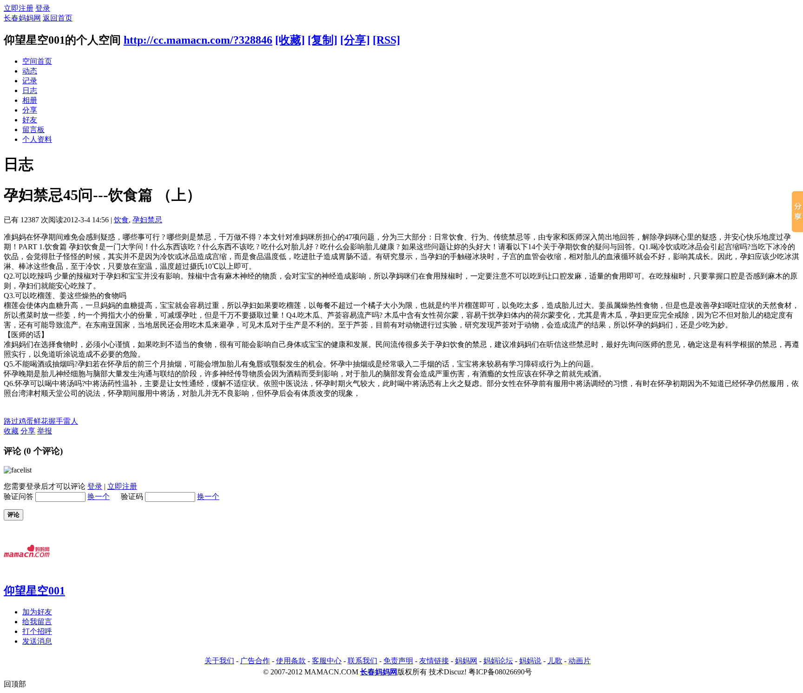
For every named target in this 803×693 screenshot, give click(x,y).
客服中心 (327, 661)
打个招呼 (37, 631)
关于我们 (219, 661)
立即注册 (18, 8)
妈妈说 (530, 661)
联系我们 (362, 661)
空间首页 (37, 61)
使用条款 (291, 661)
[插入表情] (18, 470)
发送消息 (37, 641)
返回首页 (57, 18)
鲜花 (40, 421)
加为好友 (37, 612)
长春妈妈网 (22, 18)
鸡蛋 (26, 421)
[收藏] (290, 40)
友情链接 (434, 661)
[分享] (355, 40)
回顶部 (15, 684)
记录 (29, 81)
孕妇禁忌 (147, 220)
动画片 (579, 661)
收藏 (11, 431)
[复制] (322, 40)
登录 (42, 8)
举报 (44, 431)
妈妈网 (466, 661)
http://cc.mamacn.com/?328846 (198, 40)
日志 (29, 90)
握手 (55, 421)
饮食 (121, 220)
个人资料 (37, 139)
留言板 (33, 129)
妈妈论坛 (498, 661)
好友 (29, 120)
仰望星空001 (34, 591)
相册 (29, 100)
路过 (11, 421)
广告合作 (255, 661)
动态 (29, 71)
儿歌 (554, 661)
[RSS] (386, 40)
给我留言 (37, 622)
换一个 (98, 496)
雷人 (70, 421)
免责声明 (398, 661)
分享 (29, 110)
